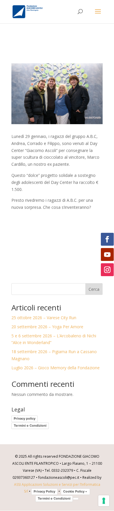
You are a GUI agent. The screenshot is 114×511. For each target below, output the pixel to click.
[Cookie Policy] (76, 499)
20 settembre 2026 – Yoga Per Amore (47, 326)
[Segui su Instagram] (107, 269)
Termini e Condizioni (30, 425)
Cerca (94, 289)
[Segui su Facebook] (107, 239)
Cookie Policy (75, 491)
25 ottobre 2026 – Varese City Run (43, 317)
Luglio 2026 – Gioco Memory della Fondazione (55, 367)
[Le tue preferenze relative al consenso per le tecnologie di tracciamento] (103, 500)
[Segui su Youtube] (107, 254)
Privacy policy (24, 418)
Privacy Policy (44, 491)
